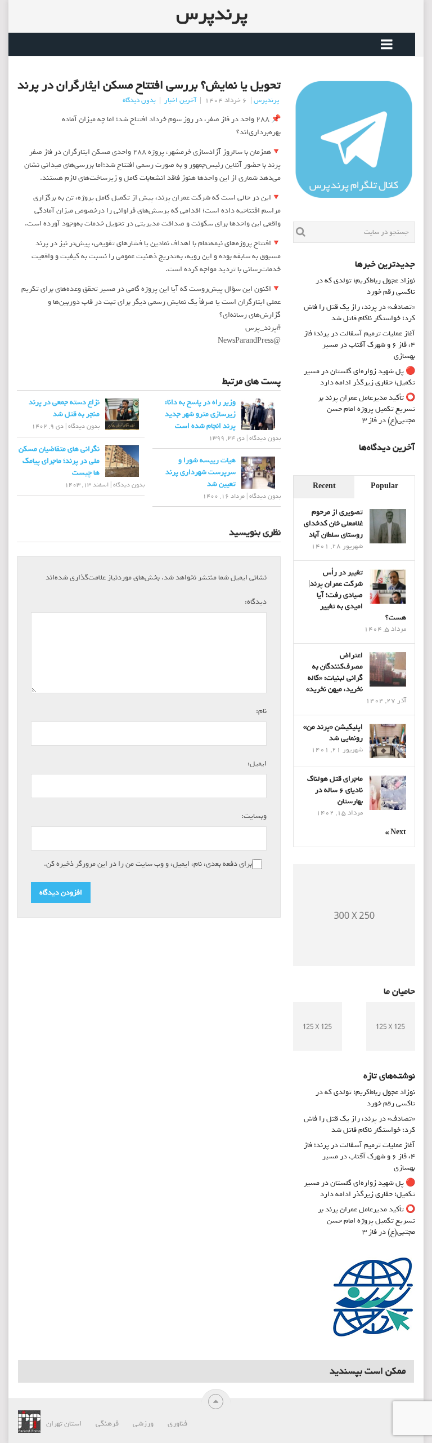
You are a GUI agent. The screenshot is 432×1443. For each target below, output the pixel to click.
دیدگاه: (254, 601)
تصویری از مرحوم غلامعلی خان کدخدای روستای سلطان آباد (333, 523)
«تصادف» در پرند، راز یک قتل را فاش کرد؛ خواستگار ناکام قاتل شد (359, 312)
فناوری (177, 1423)
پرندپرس (212, 14)
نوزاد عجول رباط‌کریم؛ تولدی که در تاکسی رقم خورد (365, 286)
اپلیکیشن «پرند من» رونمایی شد (333, 732)
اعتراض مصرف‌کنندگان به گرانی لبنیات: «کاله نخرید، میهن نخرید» (334, 672)
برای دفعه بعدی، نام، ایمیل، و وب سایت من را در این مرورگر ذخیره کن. (148, 864)
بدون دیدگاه (139, 100)
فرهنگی (107, 1423)
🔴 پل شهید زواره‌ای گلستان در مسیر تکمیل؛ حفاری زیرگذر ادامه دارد (359, 376)
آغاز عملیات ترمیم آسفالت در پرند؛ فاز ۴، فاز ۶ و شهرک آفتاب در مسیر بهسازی (359, 344)
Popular (384, 486)
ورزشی (143, 1423)
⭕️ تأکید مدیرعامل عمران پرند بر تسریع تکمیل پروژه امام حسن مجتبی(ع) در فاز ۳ (366, 409)
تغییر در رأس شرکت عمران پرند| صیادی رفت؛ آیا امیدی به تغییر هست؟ (357, 594)
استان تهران (64, 1423)
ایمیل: (256, 763)
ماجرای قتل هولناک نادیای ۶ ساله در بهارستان (335, 790)
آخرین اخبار (180, 100)
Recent (324, 486)
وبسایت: (254, 816)
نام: (260, 711)
